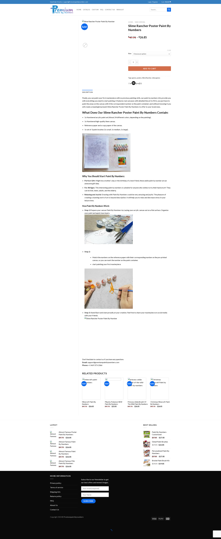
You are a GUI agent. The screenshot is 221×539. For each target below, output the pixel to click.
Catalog (86, 10)
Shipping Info (55, 492)
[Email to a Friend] (133, 83)
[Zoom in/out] (9, 525)
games (134, 78)
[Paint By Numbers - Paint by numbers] (61, 9)
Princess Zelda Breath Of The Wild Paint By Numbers (138, 403)
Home (79, 10)
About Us (54, 505)
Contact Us (110, 10)
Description (87, 92)
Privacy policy (55, 483)
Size (129, 53)
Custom (95, 10)
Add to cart (149, 68)
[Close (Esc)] (2, 525)
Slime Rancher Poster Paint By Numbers (123, 107)
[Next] (171, 394)
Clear (169, 50)
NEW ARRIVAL (140, 22)
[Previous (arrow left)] (2, 535)
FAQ (101, 10)
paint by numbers (151, 98)
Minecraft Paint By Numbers (89, 403)
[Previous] (82, 394)
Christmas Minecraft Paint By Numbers (160, 403)
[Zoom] (85, 45)
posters (139, 78)
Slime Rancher (146, 78)
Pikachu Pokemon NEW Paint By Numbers (113, 403)
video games (156, 78)
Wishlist (120, 10)
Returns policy (55, 496)
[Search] (169, 10)
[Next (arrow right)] (9, 535)
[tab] (87, 92)
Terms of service (56, 487)
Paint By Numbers (115, 176)
